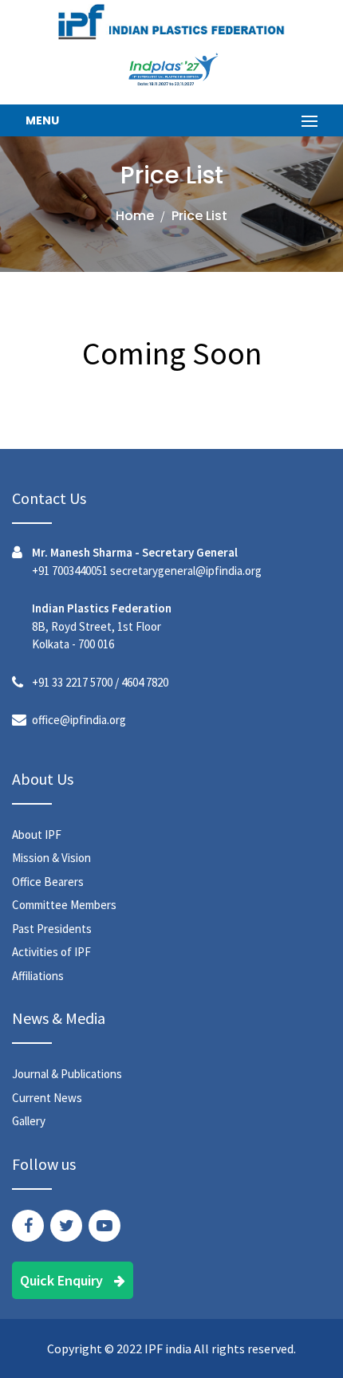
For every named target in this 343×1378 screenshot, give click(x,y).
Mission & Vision (51, 857)
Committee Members (64, 904)
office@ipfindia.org (79, 719)
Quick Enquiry (63, 1280)
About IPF (36, 834)
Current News (47, 1097)
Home (135, 216)
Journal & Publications (67, 1073)
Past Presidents (52, 928)
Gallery (28, 1120)
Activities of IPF (51, 951)
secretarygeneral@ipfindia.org (186, 570)
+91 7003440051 (70, 570)
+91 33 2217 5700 (72, 682)
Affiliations (38, 975)
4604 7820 (144, 682)
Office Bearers (48, 881)
